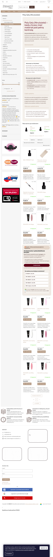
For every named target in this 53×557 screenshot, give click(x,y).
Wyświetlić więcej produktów (36, 135)
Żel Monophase (8, 31)
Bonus (19, 1)
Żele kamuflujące (8, 35)
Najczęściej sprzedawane (29, 142)
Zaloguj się (6, 479)
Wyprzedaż (5, 72)
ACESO (4, 52)
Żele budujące (7, 29)
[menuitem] (3, 11)
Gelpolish (5, 44)
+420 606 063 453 (7, 434)
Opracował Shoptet (47, 504)
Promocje (5, 71)
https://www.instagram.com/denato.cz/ (12, 438)
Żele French (7, 37)
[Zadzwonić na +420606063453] (4, 1)
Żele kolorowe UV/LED (8, 41)
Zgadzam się (44, 548)
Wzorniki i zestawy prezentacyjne (10, 69)
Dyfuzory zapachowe (7, 65)
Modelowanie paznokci (7, 20)
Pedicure (5, 54)
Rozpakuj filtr (10, 91)
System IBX (5, 48)
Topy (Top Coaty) (8, 39)
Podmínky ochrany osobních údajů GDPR (24, 550)
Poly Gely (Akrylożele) (9, 24)
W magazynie (8, 88)
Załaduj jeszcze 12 (36, 395)
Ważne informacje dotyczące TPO (10, 74)
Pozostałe (5, 67)
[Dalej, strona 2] (36, 399)
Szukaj (32, 7)
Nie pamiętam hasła (6, 484)
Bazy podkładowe (8, 28)
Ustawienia (9, 553)
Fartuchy (4, 61)
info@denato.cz (7, 432)
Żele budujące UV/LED (8, 22)
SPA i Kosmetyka (6, 63)
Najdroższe (40, 140)
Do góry (37, 403)
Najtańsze (33, 140)
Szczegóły (41, 171)
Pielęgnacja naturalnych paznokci (9, 50)
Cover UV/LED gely (8, 33)
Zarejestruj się (36, 265)
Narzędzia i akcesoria (7, 56)
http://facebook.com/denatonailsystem (12, 436)
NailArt (4, 59)
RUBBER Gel (5, 46)
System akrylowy (7, 43)
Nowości (4, 18)
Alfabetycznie (40, 142)
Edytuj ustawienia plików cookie (31, 504)
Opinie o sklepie (27, 1)
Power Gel (7, 26)
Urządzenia (5, 57)
